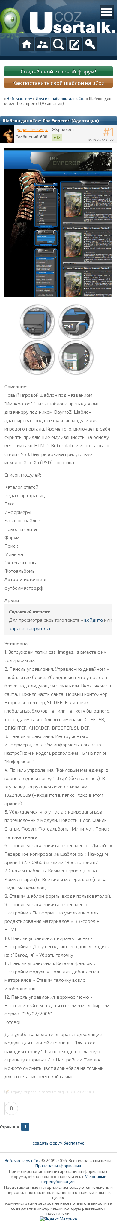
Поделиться (112, 147)
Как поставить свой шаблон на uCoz (58, 82)
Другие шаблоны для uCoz (61, 98)
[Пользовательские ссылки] (107, 12)
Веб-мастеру (19, 98)
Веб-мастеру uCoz (22, 1160)
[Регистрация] (74, 44)
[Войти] (90, 44)
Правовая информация (58, 1165)
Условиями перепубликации (73, 1179)
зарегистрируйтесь (30, 628)
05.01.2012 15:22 (101, 139)
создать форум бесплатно (59, 1142)
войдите (93, 620)
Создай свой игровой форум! (58, 71)
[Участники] (42, 44)
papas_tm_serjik (32, 129)
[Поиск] (58, 44)
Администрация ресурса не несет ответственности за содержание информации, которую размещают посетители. (58, 1208)
